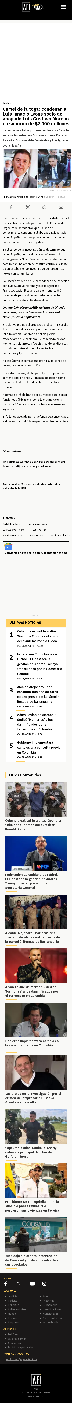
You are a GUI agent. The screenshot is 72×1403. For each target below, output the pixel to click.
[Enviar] (44, 207)
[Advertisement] (36, 63)
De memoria (50, 1305)
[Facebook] (10, 1284)
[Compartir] (11, 207)
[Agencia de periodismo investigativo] (35, 6)
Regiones (13, 1318)
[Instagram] (48, 1284)
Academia (48, 1300)
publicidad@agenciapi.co (21, 1359)
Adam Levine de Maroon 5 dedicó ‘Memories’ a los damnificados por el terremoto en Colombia (36, 724)
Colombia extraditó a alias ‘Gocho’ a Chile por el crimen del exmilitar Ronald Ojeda (38, 638)
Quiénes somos (17, 1338)
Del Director (15, 1334)
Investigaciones (52, 1309)
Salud (46, 1296)
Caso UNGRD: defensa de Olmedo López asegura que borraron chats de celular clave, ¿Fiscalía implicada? (34, 312)
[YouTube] (36, 1284)
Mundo (12, 1313)
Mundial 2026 (50, 1313)
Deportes (13, 1305)
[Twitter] (23, 1284)
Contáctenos (16, 1343)
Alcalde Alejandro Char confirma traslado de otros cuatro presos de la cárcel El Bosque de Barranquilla (38, 696)
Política (12, 1300)
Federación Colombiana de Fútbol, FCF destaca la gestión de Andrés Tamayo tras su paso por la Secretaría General (39, 666)
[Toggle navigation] (69, 4)
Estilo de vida (50, 1322)
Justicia (7, 103)
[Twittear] (28, 209)
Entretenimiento (18, 1309)
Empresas (14, 1322)
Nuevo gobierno (52, 1318)
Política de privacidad (20, 1347)
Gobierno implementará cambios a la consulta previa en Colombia (38, 750)
